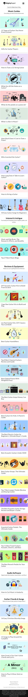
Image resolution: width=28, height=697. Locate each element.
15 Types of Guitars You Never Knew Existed (12, 31)
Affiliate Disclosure (14, 684)
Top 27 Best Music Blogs (10, 258)
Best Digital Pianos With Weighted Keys (10, 379)
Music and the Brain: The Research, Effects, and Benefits (12, 240)
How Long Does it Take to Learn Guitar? (12, 176)
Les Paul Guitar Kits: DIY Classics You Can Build (13, 324)
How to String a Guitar (9, 194)
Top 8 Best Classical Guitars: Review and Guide (11, 361)
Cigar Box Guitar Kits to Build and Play (13, 305)
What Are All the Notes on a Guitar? (11, 87)
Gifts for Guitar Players (9, 49)
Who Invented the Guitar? (10, 157)
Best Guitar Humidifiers (10, 341)
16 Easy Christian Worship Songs (13, 618)
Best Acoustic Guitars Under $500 (13, 453)
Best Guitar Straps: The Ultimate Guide (13, 472)
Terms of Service (14, 681)
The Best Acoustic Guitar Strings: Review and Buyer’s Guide (13, 509)
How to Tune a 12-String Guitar (12, 67)
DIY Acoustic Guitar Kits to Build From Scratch (13, 286)
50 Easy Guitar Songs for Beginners (14, 213)
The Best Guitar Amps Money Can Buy (13, 398)
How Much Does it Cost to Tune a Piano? (13, 139)
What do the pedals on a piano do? (13, 105)
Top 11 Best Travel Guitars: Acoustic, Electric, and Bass (11, 547)
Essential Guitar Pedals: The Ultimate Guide (11, 528)
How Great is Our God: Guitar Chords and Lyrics (12, 656)
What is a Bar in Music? (9, 122)
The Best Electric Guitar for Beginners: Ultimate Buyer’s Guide (14, 435)
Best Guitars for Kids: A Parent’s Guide (13, 416)
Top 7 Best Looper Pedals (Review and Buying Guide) (13, 491)
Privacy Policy (14, 683)
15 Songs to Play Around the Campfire (11, 638)
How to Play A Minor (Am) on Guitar (11, 675)
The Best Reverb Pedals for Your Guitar (13, 565)
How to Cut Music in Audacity (12, 592)
